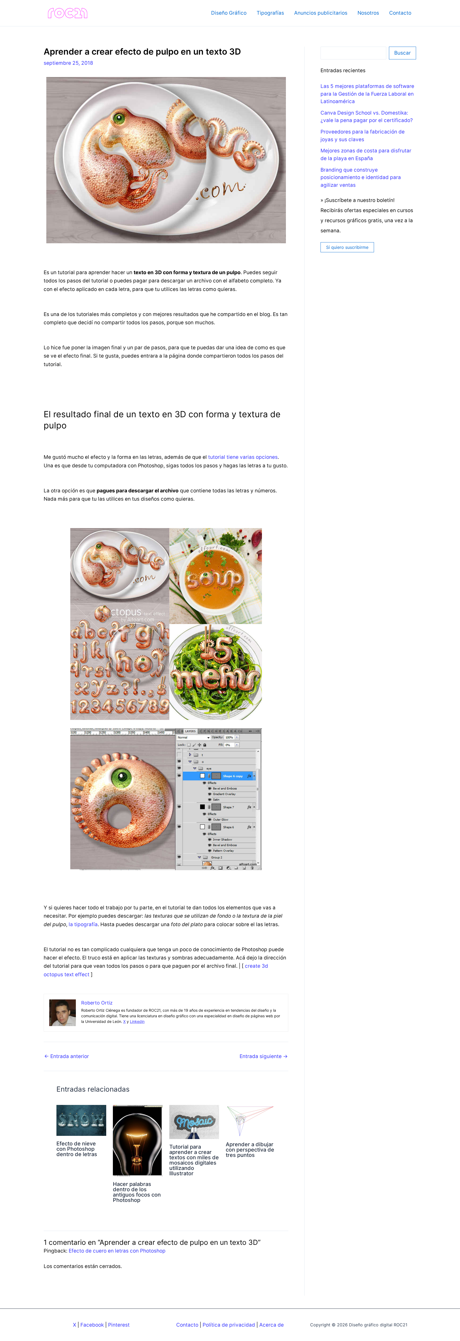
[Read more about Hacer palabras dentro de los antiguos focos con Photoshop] (138, 1140)
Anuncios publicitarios (320, 13)
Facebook (92, 1325)
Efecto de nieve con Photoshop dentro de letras (76, 1148)
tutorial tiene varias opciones (243, 457)
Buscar (402, 53)
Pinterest (119, 1325)
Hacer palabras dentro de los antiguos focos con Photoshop (137, 1192)
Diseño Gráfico (229, 13)
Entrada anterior (66, 1056)
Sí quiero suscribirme (347, 247)
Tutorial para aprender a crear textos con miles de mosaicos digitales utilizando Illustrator (194, 1160)
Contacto (400, 13)
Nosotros (368, 13)
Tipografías (270, 13)
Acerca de (271, 1325)
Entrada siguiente (264, 1056)
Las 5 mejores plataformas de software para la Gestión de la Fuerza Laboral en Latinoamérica (367, 93)
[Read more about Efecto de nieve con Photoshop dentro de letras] (81, 1120)
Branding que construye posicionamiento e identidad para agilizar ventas (361, 177)
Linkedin (137, 1021)
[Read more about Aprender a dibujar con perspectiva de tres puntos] (251, 1120)
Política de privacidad (229, 1325)
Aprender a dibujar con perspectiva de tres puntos (250, 1149)
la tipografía (83, 924)
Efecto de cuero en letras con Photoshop (117, 1251)
